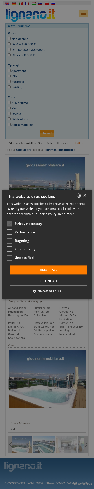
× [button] (84, 195)
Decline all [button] (48, 281)
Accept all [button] (48, 270)
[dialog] (47, 244)
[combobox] (78, 195)
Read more (66, 214)
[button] (47, 291)
